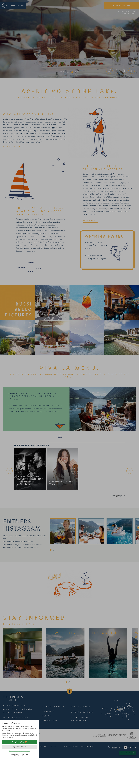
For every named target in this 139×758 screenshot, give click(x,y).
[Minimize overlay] (36, 723)
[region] (19, 731)
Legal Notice (24, 755)
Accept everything (18, 742)
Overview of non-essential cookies (19, 751)
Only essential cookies (19, 747)
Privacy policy (15, 755)
